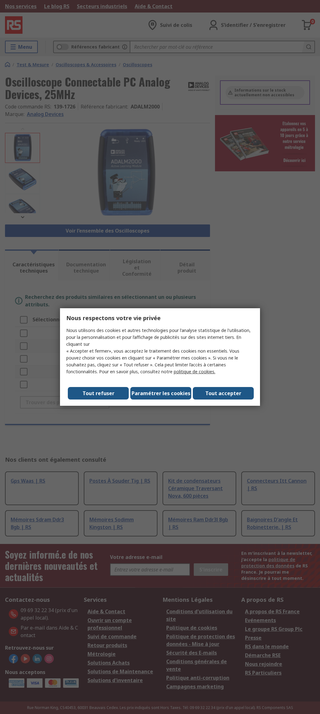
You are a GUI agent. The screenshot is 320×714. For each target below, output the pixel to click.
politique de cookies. (194, 372)
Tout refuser (98, 393)
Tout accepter (223, 393)
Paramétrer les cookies (161, 393)
